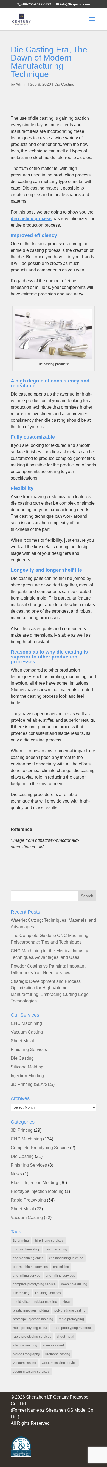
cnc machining (56, 1249)
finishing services (48, 1293)
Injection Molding (27, 1075)
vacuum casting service (59, 1363)
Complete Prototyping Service (40, 1147)
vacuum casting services (31, 1371)
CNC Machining (26, 1023)
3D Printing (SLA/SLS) (33, 1084)
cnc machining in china (66, 1258)
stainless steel (53, 1345)
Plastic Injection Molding (34, 1182)
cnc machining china (28, 1258)
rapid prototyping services (32, 1337)
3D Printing (22, 1130)
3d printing (21, 1241)
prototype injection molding (33, 1319)
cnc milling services (60, 1275)
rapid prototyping (71, 1319)
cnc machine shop (26, 1249)
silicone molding (25, 1345)
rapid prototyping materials (72, 1328)
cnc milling (61, 1267)
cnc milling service (26, 1275)
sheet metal (65, 1337)
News (16, 1174)
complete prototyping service (34, 1284)
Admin (21, 84)
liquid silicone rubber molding (35, 1302)
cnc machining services (30, 1267)
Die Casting (64, 84)
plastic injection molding (31, 1310)
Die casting (21, 1293)
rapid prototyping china (30, 1328)
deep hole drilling (74, 1284)
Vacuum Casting (27, 1032)
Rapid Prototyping (28, 1200)
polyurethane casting (70, 1310)
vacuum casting (24, 1363)
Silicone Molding (27, 1067)
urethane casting (57, 1354)
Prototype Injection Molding (37, 1191)
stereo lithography (26, 1354)
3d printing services (48, 1241)
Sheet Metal (22, 1040)
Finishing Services (29, 1049)
